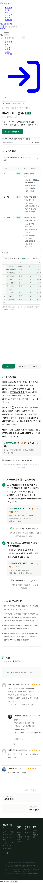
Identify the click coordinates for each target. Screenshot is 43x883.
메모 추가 (14, 881)
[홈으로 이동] (5, 3)
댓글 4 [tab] (34, 366)
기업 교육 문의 (6, 24)
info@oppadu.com (33, 873)
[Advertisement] (21, 336)
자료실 (7, 52)
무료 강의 (8, 42)
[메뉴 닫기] (6, 34)
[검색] (2, 26)
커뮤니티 (8, 54)
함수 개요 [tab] (9, 366)
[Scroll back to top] (1, 1)
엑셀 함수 (14, 108)
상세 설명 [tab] (21, 366)
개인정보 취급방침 (20, 866)
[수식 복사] (37, 444)
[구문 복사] (37, 159)
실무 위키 (8, 49)
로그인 (3, 29)
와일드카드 (29, 241)
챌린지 (7, 44)
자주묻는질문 (9, 866)
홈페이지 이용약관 (32, 866)
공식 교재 (8, 47)
